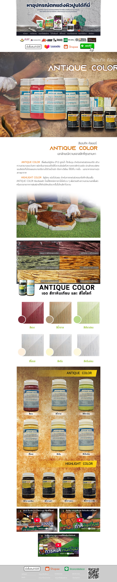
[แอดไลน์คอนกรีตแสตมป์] (87, 47)
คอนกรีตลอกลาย (72, 33)
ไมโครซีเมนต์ (54, 33)
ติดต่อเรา (91, 33)
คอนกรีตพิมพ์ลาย (44, 33)
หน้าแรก (25, 33)
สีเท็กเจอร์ (62, 33)
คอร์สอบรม (33, 33)
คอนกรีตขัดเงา (82, 33)
